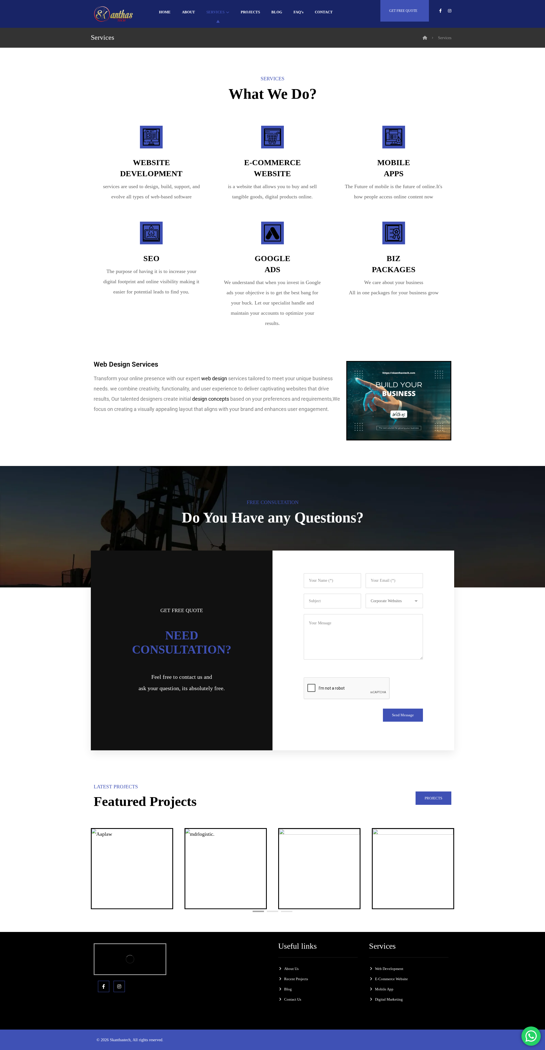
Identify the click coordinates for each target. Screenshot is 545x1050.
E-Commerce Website (391, 979)
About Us (291, 969)
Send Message (403, 715)
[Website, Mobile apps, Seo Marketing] (115, 14)
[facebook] (441, 11)
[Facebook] (103, 986)
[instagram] (450, 11)
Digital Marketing (389, 999)
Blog (288, 989)
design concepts (210, 399)
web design (214, 378)
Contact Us (292, 999)
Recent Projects (296, 979)
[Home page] (425, 38)
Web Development (389, 969)
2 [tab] (272, 911)
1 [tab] (258, 911)
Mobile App (384, 989)
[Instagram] (119, 986)
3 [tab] (286, 911)
